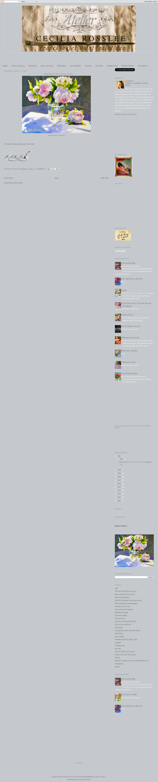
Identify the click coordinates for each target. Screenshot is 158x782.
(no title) (123, 290)
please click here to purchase (56, 135)
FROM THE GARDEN (129, 351)
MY (71, 66)
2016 (119, 483)
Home (57, 178)
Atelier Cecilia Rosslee (79, 9)
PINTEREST (61, 66)
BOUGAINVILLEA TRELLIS (131, 279)
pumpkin (118, 642)
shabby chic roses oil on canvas (125, 655)
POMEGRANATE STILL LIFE (126, 639)
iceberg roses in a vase (122, 606)
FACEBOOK (142, 66)
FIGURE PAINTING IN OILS (125, 591)
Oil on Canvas (120, 618)
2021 (119, 456)
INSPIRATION (112, 66)
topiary (117, 667)
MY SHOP (99, 66)
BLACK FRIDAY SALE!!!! (130, 326)
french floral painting (122, 597)
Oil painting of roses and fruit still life (127, 630)
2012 (119, 497)
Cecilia (130, 81)
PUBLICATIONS (128, 66)
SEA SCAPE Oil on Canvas (124, 651)
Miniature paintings (121, 612)
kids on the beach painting (124, 609)
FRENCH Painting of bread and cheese (128, 600)
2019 (119, 473)
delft (116, 588)
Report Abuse (121, 526)
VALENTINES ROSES (129, 374)
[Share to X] (55, 169)
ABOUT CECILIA (18, 66)
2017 (119, 480)
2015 (119, 487)
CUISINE (88, 66)
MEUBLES (33, 66)
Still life (117, 658)
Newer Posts (8, 178)
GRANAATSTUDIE (128, 263)
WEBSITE (77, 66)
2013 (119, 494)
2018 (119, 477)
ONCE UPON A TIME (129, 695)
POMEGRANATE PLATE (130, 338)
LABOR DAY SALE (128, 362)
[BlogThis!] (53, 169)
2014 (119, 490)
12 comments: (40, 169)
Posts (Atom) (17, 183)
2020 (119, 470)
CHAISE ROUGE (127, 315)
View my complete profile (126, 114)
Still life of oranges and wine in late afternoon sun (132, 661)
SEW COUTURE (47, 66)
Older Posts (105, 178)
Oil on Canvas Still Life (123, 624)
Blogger (85, 779)
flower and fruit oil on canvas (125, 594)
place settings (119, 636)
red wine (118, 648)
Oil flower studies (121, 615)
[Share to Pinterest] (59, 169)
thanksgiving (119, 664)
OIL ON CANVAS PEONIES (125, 621)
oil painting (119, 627)
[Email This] (51, 169)
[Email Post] (48, 169)
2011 (119, 501)
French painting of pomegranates (126, 603)
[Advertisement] (79, 58)
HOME (5, 66)
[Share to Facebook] (57, 169)
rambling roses (120, 645)
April (121, 459)
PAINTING (119, 633)
